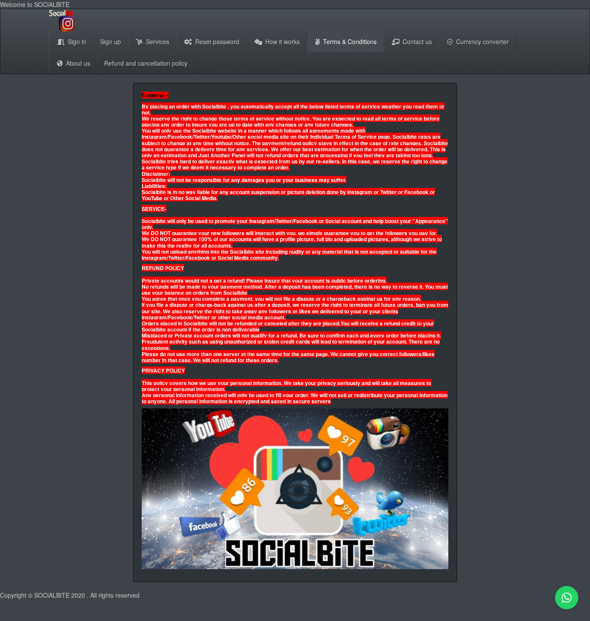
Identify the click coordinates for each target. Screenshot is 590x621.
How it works (281, 41)
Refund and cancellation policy (145, 63)
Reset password (216, 41)
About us (77, 63)
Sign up (110, 41)
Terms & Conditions (349, 41)
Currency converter (481, 41)
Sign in (76, 41)
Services (156, 41)
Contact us (416, 41)
